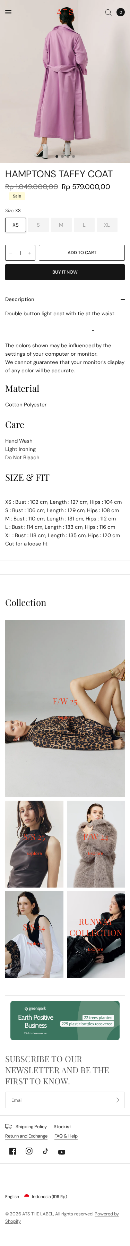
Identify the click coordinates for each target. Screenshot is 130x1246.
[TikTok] (45, 1151)
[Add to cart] (82, 253)
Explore (65, 717)
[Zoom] (65, 81)
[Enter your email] (118, 1100)
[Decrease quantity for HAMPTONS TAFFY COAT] (11, 253)
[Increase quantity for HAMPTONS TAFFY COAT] (30, 253)
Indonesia (49, 1196)
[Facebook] (12, 1151)
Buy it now (65, 272)
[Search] (108, 12)
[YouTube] (61, 1152)
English (12, 1196)
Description (19, 299)
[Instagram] (29, 1151)
